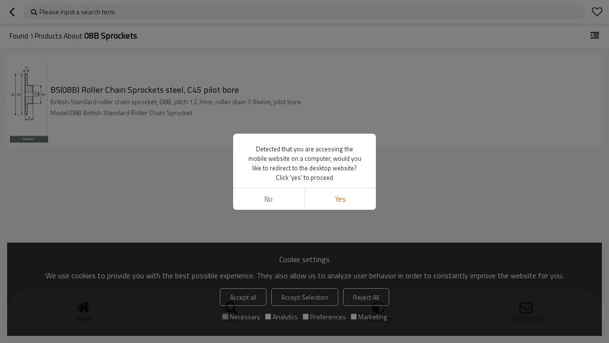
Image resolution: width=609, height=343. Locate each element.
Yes (340, 199)
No (269, 199)
